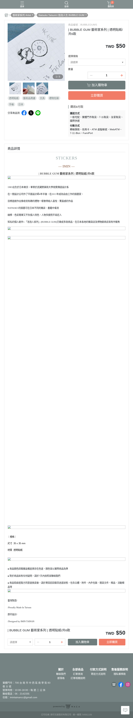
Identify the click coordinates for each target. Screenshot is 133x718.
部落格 (61, 678)
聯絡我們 (61, 674)
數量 (70, 69)
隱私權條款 (120, 674)
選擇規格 (73, 56)
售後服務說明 (119, 669)
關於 (61, 669)
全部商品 (77, 669)
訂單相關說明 (78, 678)
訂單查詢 (78, 674)
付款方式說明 (98, 669)
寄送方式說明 (98, 674)
